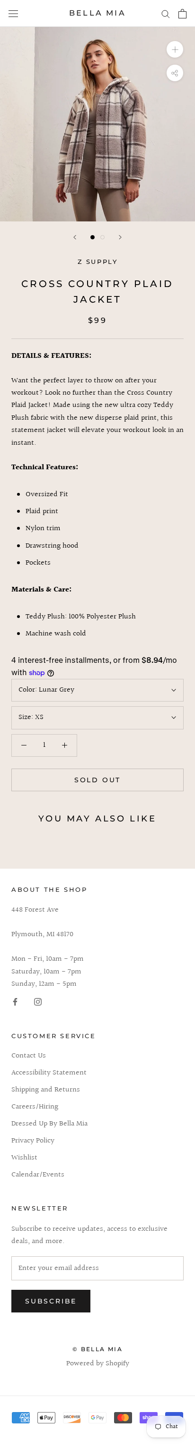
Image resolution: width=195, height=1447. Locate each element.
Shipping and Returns (45, 1090)
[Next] (120, 237)
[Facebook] (15, 1002)
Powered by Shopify (97, 1364)
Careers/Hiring (34, 1107)
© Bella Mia (97, 1349)
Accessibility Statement (49, 1073)
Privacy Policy (32, 1141)
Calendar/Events (37, 1175)
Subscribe (51, 1301)
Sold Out (97, 780)
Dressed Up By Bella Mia (49, 1124)
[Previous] (74, 237)
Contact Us (28, 1056)
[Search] (165, 13)
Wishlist (24, 1158)
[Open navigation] (13, 13)
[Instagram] (38, 1002)
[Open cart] (182, 13)
